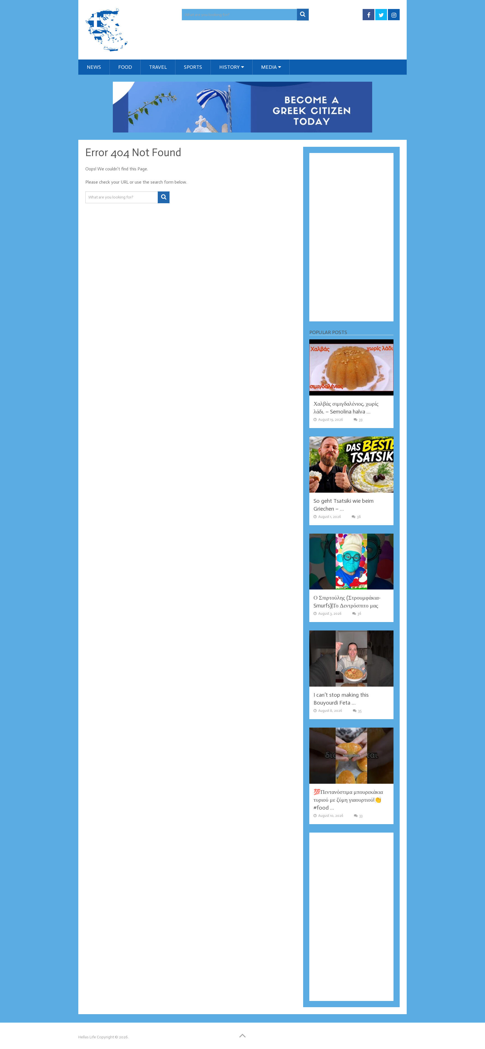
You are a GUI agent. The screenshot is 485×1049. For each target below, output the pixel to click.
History (229, 67)
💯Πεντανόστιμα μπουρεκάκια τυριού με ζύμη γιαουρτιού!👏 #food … (348, 800)
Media (269, 67)
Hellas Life (87, 1037)
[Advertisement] (351, 237)
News (94, 67)
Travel (158, 67)
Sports (193, 67)
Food (125, 67)
